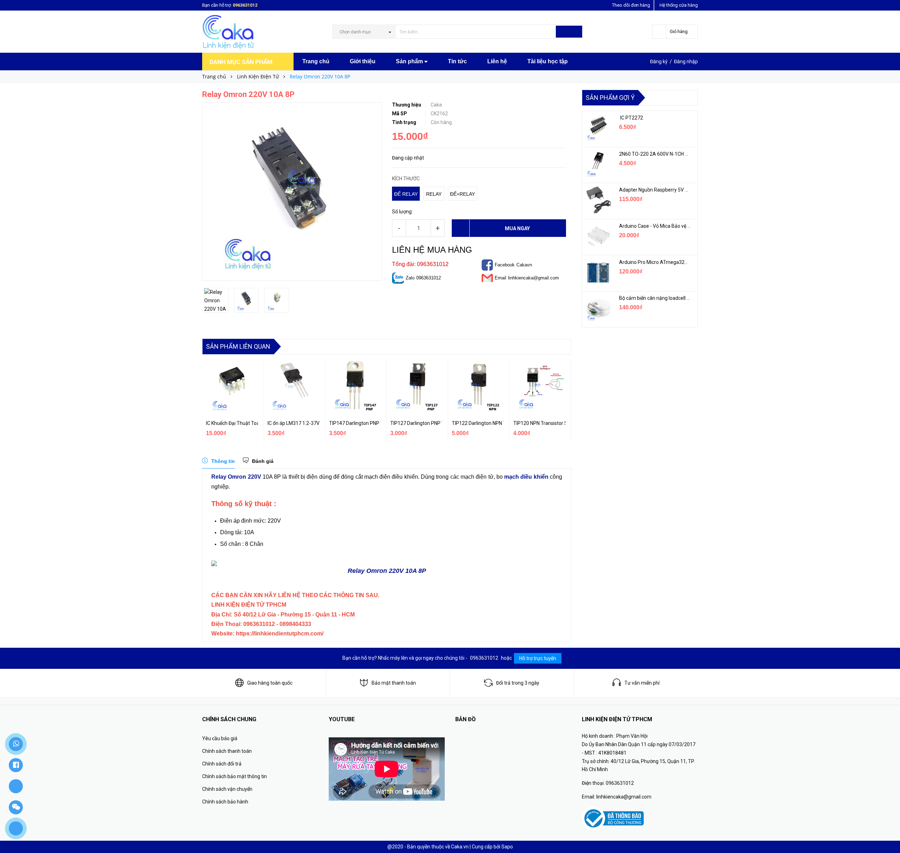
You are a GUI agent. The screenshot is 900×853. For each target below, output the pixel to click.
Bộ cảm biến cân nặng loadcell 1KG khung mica (654, 298)
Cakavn (524, 264)
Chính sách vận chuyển (227, 789)
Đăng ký (659, 61)
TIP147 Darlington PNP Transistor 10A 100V (355, 423)
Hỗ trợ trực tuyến (537, 658)
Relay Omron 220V (236, 477)
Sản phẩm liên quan (238, 346)
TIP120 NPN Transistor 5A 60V (539, 423)
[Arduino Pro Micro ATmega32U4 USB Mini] (598, 272)
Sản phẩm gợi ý (610, 97)
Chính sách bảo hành (225, 801)
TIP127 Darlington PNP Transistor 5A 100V (416, 423)
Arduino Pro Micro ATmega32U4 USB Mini (654, 262)
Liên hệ (497, 61)
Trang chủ (315, 61)
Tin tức (457, 61)
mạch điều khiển (526, 477)
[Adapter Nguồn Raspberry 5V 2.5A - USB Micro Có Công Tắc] (598, 200)
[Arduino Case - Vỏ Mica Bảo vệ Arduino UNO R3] (598, 236)
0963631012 (245, 5)
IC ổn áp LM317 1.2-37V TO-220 (294, 423)
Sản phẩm (410, 61)
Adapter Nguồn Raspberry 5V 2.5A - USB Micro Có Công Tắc (654, 190)
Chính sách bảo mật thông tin (234, 776)
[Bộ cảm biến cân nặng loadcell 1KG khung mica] (598, 308)
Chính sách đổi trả (222, 764)
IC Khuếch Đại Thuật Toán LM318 (232, 423)
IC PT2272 (631, 118)
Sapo (507, 846)
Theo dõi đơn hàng (631, 5)
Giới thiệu (362, 61)
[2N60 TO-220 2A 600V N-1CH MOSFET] (598, 164)
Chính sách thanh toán (227, 751)
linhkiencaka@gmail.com (533, 277)
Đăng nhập (686, 61)
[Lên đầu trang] (888, 832)
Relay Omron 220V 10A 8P (387, 570)
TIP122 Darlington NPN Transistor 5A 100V (478, 423)
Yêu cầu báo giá (219, 738)
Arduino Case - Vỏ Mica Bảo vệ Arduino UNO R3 (654, 226)
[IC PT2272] (598, 128)
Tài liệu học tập (547, 61)
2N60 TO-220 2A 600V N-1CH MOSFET (654, 154)
